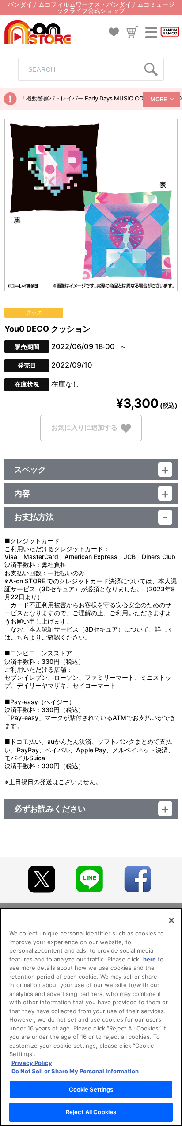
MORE (158, 99)
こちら (20, 637)
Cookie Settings (91, 1089)
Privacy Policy (31, 1062)
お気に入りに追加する (84, 427)
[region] (91, 1017)
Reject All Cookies (91, 1111)
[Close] (171, 920)
